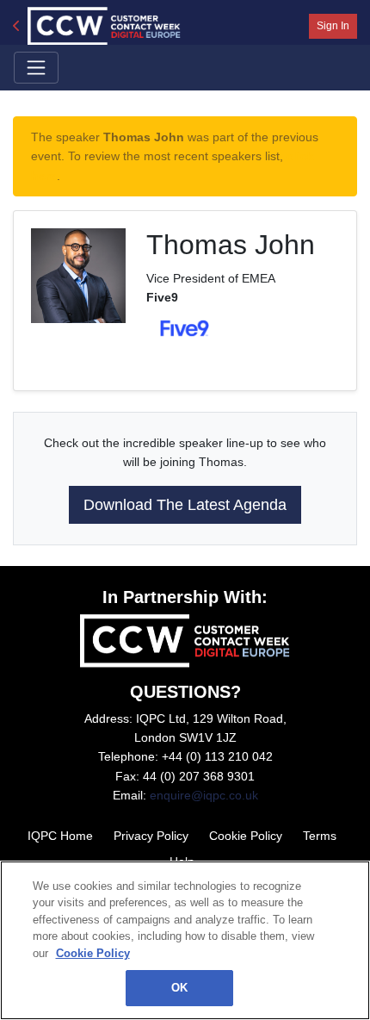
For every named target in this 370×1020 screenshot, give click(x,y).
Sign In (333, 26)
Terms (319, 836)
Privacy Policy (151, 836)
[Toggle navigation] (36, 67)
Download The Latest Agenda (185, 504)
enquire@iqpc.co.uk (204, 795)
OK (179, 987)
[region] (185, 940)
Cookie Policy (245, 836)
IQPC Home (60, 836)
